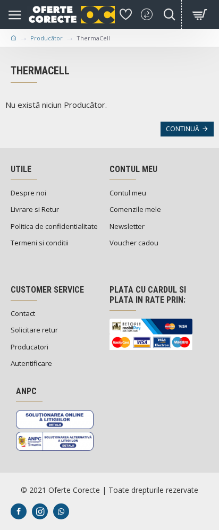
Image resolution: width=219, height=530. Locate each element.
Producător (46, 38)
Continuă (182, 128)
